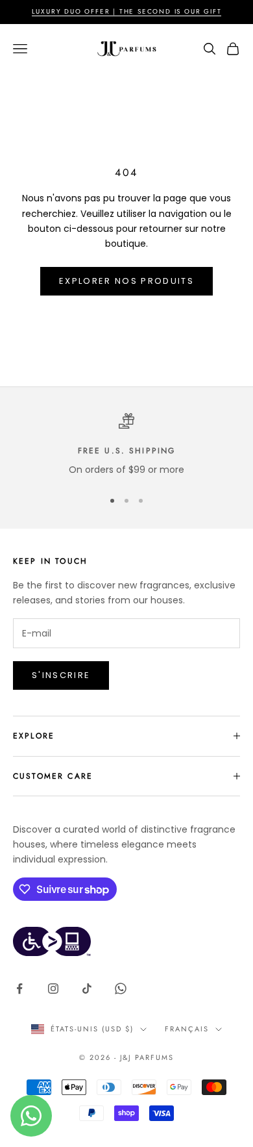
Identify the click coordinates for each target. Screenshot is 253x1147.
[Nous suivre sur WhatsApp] (120, 988)
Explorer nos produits (126, 281)
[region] (126, 445)
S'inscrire (61, 675)
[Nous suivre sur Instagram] (53, 988)
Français (187, 1029)
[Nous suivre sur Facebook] (19, 988)
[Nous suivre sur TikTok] (86, 988)
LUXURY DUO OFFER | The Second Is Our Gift (127, 11)
